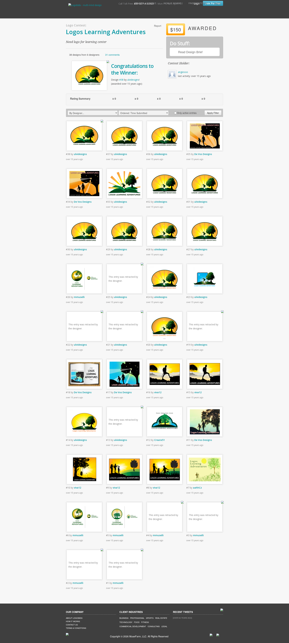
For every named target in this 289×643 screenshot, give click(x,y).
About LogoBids (74, 618)
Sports (150, 618)
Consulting (154, 626)
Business (123, 618)
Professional (137, 618)
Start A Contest (145, 3)
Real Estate (161, 618)
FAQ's (217, 3)
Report (157, 25)
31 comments (112, 54)
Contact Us (72, 624)
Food (136, 622)
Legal (164, 626)
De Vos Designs (203, 154)
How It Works (172, 3)
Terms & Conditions (76, 628)
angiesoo (183, 72)
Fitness (145, 622)
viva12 (157, 392)
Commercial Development (132, 626)
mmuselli (79, 297)
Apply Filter (213, 113)
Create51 (159, 440)
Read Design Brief (190, 52)
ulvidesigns (133, 79)
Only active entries (187, 113)
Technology (125, 622)
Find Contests (197, 3)
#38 (121, 79)
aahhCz (197, 487)
